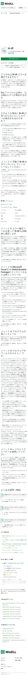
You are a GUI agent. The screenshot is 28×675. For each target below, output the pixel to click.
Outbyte (7, 65)
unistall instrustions (14, 65)
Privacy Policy (16, 67)
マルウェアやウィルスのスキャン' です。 (12, 550)
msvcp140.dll (5, 611)
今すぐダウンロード (14, 59)
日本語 (20, 7)
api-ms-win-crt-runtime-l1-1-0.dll (10, 603)
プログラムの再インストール (9, 548)
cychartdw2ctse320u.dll (8, 635)
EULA (11, 67)
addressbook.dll (6, 628)
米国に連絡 (18, 660)
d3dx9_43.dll (5, 607)
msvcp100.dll (5, 609)
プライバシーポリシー (6, 666)
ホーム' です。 (4, 13)
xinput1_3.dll (5, 618)
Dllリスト (3, 660)
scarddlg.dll (5, 637)
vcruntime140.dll (6, 616)
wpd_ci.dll (5, 633)
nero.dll (4, 631)
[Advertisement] (14, 31)
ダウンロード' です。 (7, 204)
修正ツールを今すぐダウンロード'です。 (14, 563)
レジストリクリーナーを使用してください (13, 552)
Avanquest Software (15, 13)
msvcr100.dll (5, 614)
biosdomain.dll (6, 640)
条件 (2, 668)
